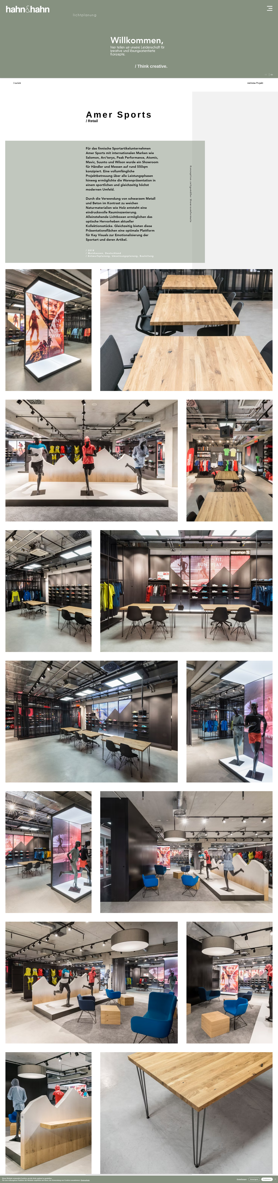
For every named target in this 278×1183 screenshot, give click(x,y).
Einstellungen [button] (242, 1179)
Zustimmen (267, 1179)
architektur (83, 15)
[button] (269, 8)
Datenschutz (85, 1180)
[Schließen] (275, 1179)
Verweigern (254, 1179)
